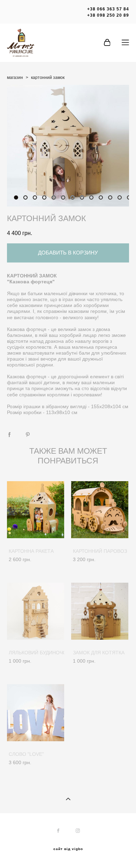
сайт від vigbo (68, 849)
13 (129, 197)
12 (120, 197)
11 (110, 197)
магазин (15, 77)
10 (101, 197)
